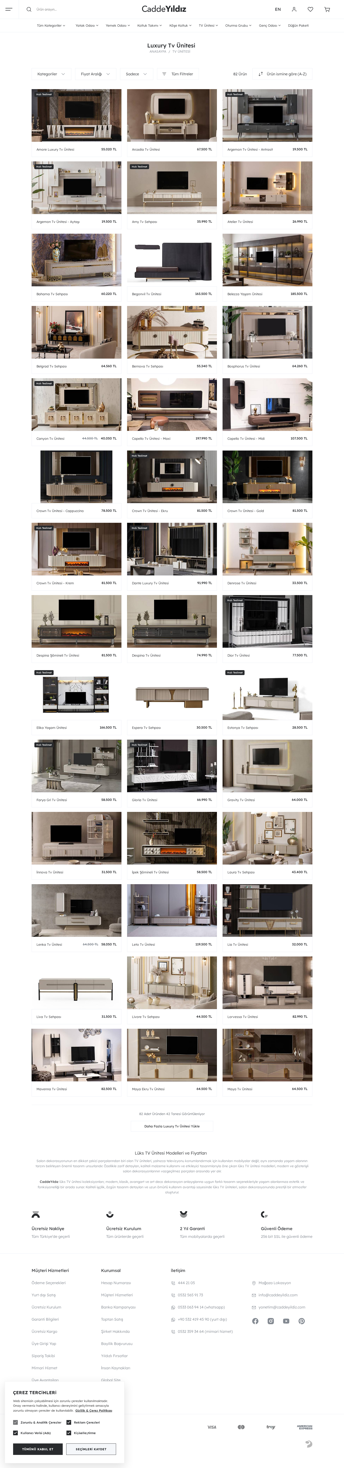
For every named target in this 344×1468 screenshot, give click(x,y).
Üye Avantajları (45, 1380)
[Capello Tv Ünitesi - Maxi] (172, 404)
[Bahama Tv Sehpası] (76, 260)
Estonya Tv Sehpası (242, 728)
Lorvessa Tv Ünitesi (242, 1017)
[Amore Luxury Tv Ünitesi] (76, 115)
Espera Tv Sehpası (146, 728)
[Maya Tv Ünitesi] (267, 1055)
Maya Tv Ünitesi (239, 1089)
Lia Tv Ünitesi (237, 944)
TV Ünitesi (206, 25)
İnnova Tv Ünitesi (50, 872)
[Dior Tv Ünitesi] (267, 621)
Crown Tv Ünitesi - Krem (55, 583)
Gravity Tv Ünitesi (241, 800)
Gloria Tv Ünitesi (144, 800)
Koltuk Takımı (147, 25)
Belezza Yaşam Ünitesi (244, 294)
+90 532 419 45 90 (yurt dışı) (202, 1319)
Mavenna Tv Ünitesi (52, 1089)
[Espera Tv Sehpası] (172, 693)
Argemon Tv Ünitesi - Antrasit (250, 149)
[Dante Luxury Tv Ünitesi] (172, 549)
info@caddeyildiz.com (278, 1295)
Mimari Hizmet (44, 1368)
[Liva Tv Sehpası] (76, 982)
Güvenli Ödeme (277, 1228)
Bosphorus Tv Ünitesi (243, 366)
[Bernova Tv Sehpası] (172, 332)
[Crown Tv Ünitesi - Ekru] (172, 477)
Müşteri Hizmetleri (117, 1295)
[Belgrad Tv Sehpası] (76, 332)
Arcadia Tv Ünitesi (146, 149)
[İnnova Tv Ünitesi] (76, 838)
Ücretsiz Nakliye (48, 1228)
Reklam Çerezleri (87, 1422)
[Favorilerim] (310, 9)
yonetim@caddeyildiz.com (282, 1307)
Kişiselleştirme (85, 1433)
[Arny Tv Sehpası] (172, 187)
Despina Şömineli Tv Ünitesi (58, 655)
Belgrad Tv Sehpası (52, 366)
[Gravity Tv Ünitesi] (267, 766)
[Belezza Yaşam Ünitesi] (267, 260)
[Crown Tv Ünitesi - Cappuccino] (76, 477)
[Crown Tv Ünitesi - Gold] (267, 477)
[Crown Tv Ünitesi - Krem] (76, 549)
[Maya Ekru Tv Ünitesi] (172, 1055)
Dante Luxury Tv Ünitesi (150, 583)
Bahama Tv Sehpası (52, 294)
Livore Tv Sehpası (146, 1017)
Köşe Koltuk (178, 25)
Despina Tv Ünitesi (146, 655)
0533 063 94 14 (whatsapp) (201, 1307)
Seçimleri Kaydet (91, 1449)
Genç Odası (268, 25)
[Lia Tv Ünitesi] (267, 910)
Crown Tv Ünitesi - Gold (245, 511)
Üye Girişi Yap (44, 1343)
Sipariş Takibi (43, 1355)
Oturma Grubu (236, 25)
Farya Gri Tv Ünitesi (52, 800)
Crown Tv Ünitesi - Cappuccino (60, 511)
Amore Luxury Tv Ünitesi (55, 149)
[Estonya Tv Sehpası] (267, 693)
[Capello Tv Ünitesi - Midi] (267, 404)
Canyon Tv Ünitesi (50, 438)
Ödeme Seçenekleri (49, 1282)
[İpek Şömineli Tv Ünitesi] (172, 838)
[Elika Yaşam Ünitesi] (76, 693)
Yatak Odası (85, 25)
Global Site (111, 1380)
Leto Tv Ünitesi (143, 944)
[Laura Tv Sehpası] (267, 838)
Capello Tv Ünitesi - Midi (246, 438)
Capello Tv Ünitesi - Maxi (151, 438)
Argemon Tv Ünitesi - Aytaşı (58, 222)
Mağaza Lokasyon (275, 1282)
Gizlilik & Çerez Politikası (93, 1410)
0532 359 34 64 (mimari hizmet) (205, 1331)
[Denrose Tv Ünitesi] (267, 549)
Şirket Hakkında (115, 1331)
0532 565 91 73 (190, 1295)
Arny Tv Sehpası (144, 222)
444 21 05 (186, 1282)
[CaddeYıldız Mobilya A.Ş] (164, 9)
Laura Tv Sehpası (241, 872)
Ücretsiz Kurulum (123, 1228)
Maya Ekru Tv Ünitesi (148, 1089)
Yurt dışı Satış (44, 1295)
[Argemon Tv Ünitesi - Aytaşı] (76, 187)
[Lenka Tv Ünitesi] (76, 910)
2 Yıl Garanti (192, 1228)
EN (278, 9)
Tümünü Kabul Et (37, 1449)
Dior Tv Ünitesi (238, 655)
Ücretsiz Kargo (44, 1331)
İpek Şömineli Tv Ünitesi (150, 872)
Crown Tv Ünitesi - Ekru (150, 511)
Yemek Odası (116, 25)
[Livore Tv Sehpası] (172, 982)
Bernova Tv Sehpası (147, 366)
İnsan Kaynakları (115, 1368)
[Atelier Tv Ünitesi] (267, 187)
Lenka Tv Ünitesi (49, 944)
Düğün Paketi (298, 25)
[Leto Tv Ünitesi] (172, 910)
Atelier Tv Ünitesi (240, 222)
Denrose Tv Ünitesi (241, 583)
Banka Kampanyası (118, 1307)
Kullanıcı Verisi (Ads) (36, 1433)
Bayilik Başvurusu (116, 1343)
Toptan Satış (112, 1319)
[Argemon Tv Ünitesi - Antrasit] (267, 115)
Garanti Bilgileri (45, 1319)
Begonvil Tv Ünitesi (146, 294)
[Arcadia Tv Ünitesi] (172, 115)
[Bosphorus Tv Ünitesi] (267, 332)
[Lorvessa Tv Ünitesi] (267, 982)
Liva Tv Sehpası (49, 1017)
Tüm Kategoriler (49, 25)
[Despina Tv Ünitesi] (172, 621)
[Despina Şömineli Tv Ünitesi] (76, 621)
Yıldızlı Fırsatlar (114, 1355)
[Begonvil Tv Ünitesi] (172, 260)
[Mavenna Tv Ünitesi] (76, 1055)
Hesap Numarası (116, 1282)
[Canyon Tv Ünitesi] (76, 404)
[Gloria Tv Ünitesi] (172, 766)
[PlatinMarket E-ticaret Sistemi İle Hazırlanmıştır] (308, 1444)
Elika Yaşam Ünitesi (52, 728)
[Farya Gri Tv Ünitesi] (76, 766)
